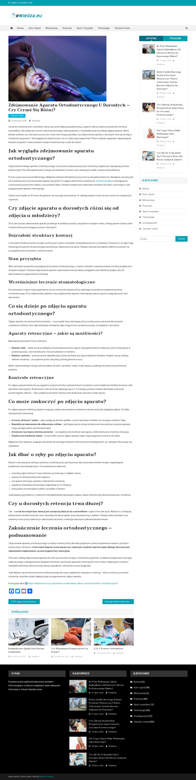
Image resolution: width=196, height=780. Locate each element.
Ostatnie (151, 38)
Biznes (20, 28)
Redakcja (36, 121)
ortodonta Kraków (104, 181)
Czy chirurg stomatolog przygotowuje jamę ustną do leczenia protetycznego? (170, 110)
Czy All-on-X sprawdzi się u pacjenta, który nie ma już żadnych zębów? (170, 156)
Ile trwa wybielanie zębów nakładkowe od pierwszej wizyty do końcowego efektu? (169, 51)
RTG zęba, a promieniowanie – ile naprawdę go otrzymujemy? (26, 601)
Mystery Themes (47, 777)
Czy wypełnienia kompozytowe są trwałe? (69, 650)
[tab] (151, 38)
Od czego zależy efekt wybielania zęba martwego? (168, 134)
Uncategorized (150, 223)
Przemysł (67, 28)
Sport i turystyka (85, 28)
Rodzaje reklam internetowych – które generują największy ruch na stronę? (119, 601)
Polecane (175, 38)
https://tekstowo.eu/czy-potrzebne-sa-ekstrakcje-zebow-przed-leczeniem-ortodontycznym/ (73, 583)
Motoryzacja (51, 28)
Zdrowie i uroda (122, 28)
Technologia (104, 28)
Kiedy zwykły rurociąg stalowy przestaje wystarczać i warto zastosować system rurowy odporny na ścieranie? (169, 80)
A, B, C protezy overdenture (108, 648)
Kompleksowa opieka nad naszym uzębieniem (26, 650)
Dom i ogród (35, 28)
